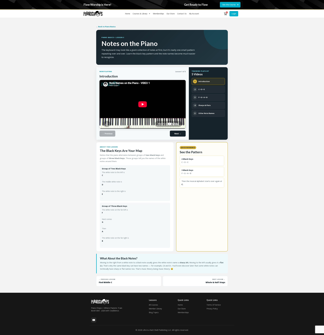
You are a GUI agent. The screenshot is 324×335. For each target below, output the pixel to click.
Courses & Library (140, 13)
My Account (194, 13)
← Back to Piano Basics (106, 26)
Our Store (171, 13)
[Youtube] (93, 320)
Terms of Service (214, 305)
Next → (177, 133)
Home (127, 13)
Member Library (155, 308)
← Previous (107, 133)
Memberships (158, 13)
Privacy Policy (212, 308)
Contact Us (182, 13)
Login (233, 13)
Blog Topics (154, 312)
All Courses (153, 305)
